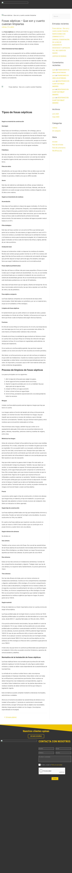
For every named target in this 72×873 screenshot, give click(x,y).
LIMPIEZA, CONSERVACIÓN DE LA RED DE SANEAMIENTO (60, 42)
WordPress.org (57, 150)
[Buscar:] (61, 16)
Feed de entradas (57, 144)
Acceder (55, 142)
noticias (4, 27)
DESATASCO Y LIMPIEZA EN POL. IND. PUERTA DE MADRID (61, 50)
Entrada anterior (10, 717)
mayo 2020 (55, 117)
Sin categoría (56, 131)
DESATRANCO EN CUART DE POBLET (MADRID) (60, 83)
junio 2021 (55, 114)
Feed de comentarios (58, 147)
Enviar (55, 778)
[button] (69, 4)
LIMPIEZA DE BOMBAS (59, 56)
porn (53, 75)
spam (54, 70)
